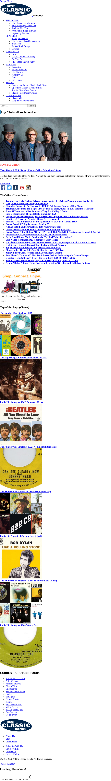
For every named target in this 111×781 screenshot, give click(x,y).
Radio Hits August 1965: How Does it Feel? (21, 536)
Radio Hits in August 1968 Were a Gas (18, 625)
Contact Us (11, 751)
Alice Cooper (12, 681)
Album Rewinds (19, 69)
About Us (10, 736)
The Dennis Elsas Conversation (26, 41)
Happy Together (13, 699)
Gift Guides (17, 80)
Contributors (11, 741)
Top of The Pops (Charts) (23, 56)
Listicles (15, 49)
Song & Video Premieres (23, 100)
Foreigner (10, 696)
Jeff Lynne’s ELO (14, 704)
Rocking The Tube (20, 28)
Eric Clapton (11, 689)
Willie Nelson (12, 707)
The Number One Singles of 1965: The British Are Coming (28, 580)
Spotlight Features (20, 38)
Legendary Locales (20, 33)
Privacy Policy (12, 754)
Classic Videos (18, 98)
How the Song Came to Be (24, 25)
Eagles (9, 694)
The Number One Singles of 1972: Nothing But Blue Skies (28, 447)
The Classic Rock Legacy (23, 23)
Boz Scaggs (11, 712)
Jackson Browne (13, 683)
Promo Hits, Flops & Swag (24, 30)
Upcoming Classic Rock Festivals (27, 87)
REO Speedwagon (14, 709)
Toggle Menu (6, 1)
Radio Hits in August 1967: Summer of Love (21, 402)
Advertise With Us (14, 746)
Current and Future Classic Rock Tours (29, 85)
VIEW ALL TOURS (15, 678)
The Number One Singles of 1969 (16, 313)
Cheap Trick (11, 686)
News (14, 54)
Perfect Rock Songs (21, 46)
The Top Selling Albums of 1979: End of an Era (23, 357)
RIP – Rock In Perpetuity (23, 62)
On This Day (18, 59)
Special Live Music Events (24, 90)
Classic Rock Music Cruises (24, 93)
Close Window (7, 764)
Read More (5, 183)
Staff (8, 739)
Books (14, 77)
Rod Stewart (11, 715)
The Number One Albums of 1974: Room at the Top (25, 491)
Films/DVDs (17, 75)
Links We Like (12, 749)
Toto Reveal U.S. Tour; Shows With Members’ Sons (30, 170)
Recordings (17, 67)
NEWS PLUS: (7, 165)
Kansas (9, 702)
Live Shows (17, 72)
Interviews (16, 43)
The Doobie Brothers (15, 691)
